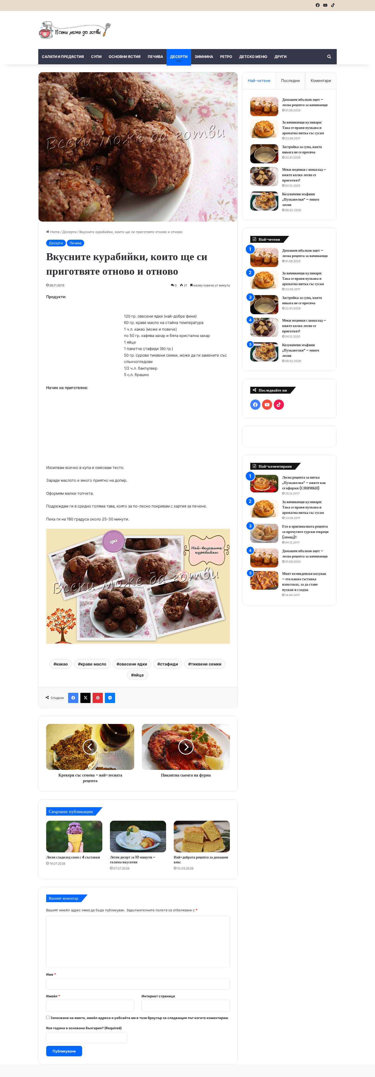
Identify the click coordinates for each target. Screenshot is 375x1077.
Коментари (321, 80)
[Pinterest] (98, 698)
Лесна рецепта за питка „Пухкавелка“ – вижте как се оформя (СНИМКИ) (304, 483)
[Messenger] (110, 698)
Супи (96, 56)
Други (280, 56)
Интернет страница (158, 996)
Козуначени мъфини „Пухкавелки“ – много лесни (300, 199)
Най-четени (259, 80)
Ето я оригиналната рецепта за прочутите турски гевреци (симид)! (305, 532)
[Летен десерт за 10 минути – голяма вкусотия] (138, 836)
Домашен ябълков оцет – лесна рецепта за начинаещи (305, 102)
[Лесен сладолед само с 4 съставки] (74, 836)
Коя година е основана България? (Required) (84, 1028)
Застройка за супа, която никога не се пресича (302, 149)
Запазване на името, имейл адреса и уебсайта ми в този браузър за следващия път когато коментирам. (140, 1018)
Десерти (179, 56)
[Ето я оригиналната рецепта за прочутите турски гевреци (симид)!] (264, 533)
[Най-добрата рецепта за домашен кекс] (202, 836)
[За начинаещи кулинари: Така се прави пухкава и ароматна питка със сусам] (264, 129)
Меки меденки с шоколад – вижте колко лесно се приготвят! (304, 175)
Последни (290, 80)
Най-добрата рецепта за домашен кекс (201, 860)
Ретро (226, 56)
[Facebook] (73, 698)
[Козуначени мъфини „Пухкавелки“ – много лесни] (264, 201)
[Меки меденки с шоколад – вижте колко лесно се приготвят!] (264, 176)
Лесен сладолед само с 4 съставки (73, 857)
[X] (85, 698)
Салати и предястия (63, 56)
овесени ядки (133, 664)
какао (62, 664)
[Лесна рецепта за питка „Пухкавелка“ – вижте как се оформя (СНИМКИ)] (264, 483)
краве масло (93, 664)
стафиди (169, 664)
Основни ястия (125, 56)
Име (51, 974)
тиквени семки (206, 664)
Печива (155, 56)
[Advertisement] (238, 27)
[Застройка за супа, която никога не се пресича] (264, 153)
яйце (139, 674)
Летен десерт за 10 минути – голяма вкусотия (132, 860)
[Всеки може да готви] (74, 30)
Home (54, 232)
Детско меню (253, 56)
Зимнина (204, 56)
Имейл (53, 996)
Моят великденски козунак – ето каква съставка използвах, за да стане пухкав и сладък (304, 581)
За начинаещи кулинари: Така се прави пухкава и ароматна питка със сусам (303, 128)
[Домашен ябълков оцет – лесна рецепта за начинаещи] (264, 106)
